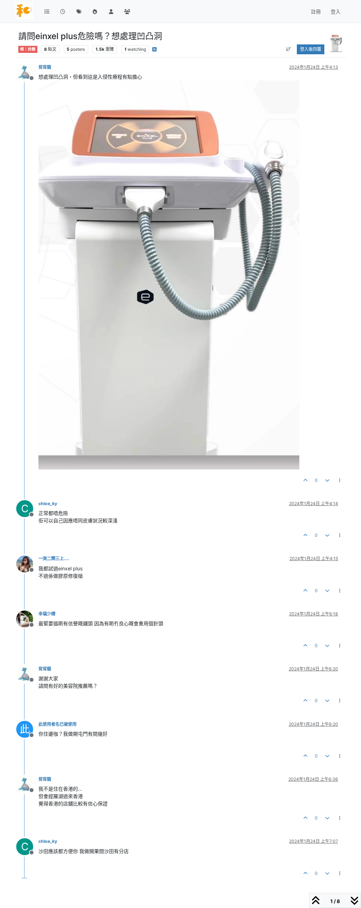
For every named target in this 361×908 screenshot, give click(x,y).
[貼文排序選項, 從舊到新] (288, 49)
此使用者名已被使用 (57, 724)
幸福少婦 (46, 613)
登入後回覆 (310, 49)
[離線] (27, 72)
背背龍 (44, 67)
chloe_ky (47, 503)
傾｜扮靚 (28, 49)
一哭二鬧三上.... (53, 558)
